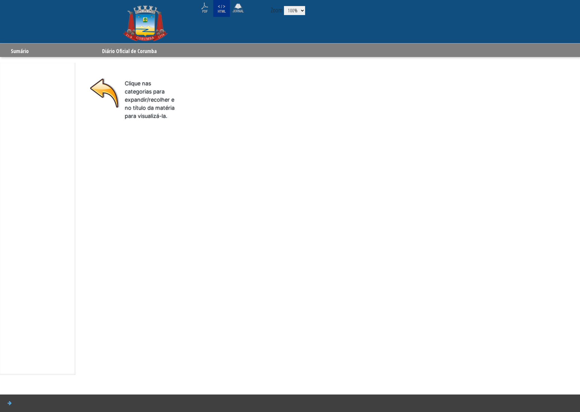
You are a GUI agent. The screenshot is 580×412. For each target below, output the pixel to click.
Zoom (276, 10)
